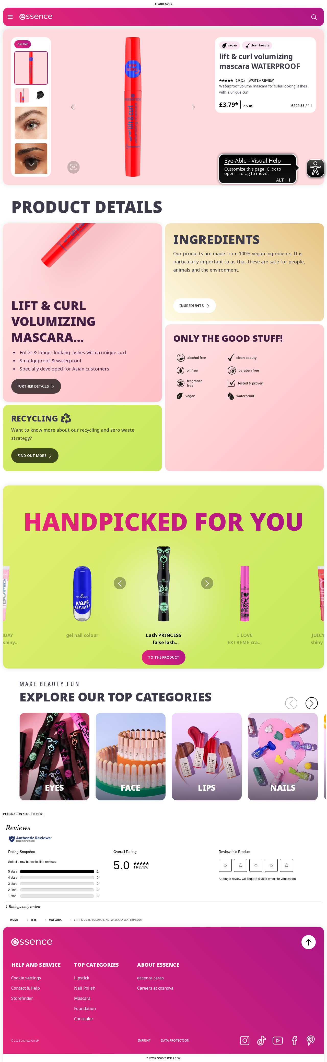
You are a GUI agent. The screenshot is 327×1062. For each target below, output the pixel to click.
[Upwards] (308, 942)
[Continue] (312, 703)
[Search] (314, 17)
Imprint (144, 1040)
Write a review (261, 80)
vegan (232, 45)
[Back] (120, 583)
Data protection (175, 1040)
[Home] (36, 17)
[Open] (10, 17)
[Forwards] (207, 583)
